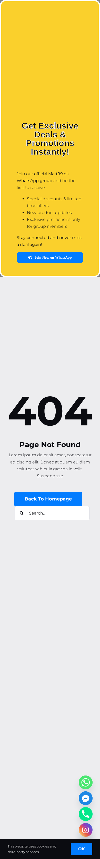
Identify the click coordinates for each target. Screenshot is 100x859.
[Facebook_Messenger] (86, 798)
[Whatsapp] (86, 782)
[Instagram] (86, 830)
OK (81, 848)
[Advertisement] (50, 64)
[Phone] (86, 814)
